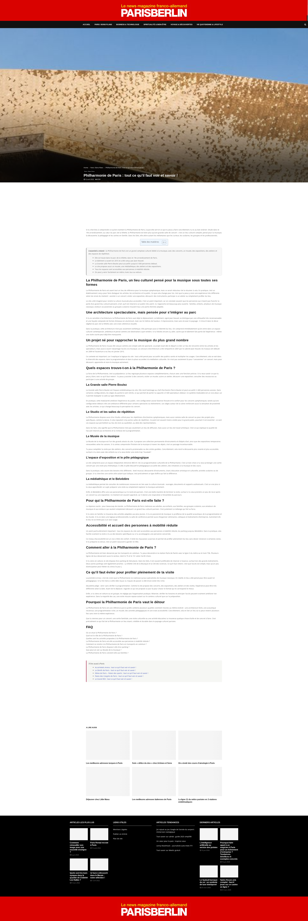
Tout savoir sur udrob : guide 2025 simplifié (174, 836)
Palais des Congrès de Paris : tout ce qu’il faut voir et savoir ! (119, 676)
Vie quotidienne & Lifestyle (210, 24)
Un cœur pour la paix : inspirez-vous (171, 841)
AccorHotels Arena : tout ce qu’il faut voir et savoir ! (115, 667)
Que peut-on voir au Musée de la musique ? (103, 650)
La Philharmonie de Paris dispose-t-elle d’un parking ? (107, 647)
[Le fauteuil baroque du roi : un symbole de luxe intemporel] (209, 871)
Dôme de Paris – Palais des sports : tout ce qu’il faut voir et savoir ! (121, 673)
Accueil (86, 24)
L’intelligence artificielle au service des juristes (208, 845)
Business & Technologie (127, 24)
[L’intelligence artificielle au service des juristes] (209, 834)
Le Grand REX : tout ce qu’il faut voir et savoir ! (113, 679)
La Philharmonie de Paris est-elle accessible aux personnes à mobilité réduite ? (118, 641)
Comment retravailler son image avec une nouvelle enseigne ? (78, 847)
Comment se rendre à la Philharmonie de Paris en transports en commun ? (116, 644)
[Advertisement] (154, 209)
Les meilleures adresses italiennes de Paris (151, 799)
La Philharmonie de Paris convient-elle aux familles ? (107, 653)
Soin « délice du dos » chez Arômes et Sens (152, 763)
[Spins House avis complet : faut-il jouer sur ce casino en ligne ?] (229, 871)
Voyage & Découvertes (181, 24)
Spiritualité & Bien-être (155, 24)
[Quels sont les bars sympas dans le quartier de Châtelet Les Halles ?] (79, 864)
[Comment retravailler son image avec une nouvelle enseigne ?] (79, 834)
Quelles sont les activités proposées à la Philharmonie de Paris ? (112, 638)
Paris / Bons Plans (103, 24)
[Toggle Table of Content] (163, 242)
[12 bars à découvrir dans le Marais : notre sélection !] (99, 864)
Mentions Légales (120, 829)
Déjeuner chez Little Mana (97, 799)
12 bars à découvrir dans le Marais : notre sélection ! (99, 875)
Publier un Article (120, 834)
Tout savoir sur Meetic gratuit (168, 850)
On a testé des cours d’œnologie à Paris (196, 763)
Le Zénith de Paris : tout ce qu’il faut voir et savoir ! (115, 670)
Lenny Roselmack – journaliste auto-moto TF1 (174, 846)
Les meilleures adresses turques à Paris (104, 763)
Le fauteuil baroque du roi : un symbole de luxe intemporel (208, 882)
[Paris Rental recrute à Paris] (99, 834)
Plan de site (117, 838)
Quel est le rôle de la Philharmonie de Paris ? (104, 635)
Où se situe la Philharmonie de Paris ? (101, 633)
